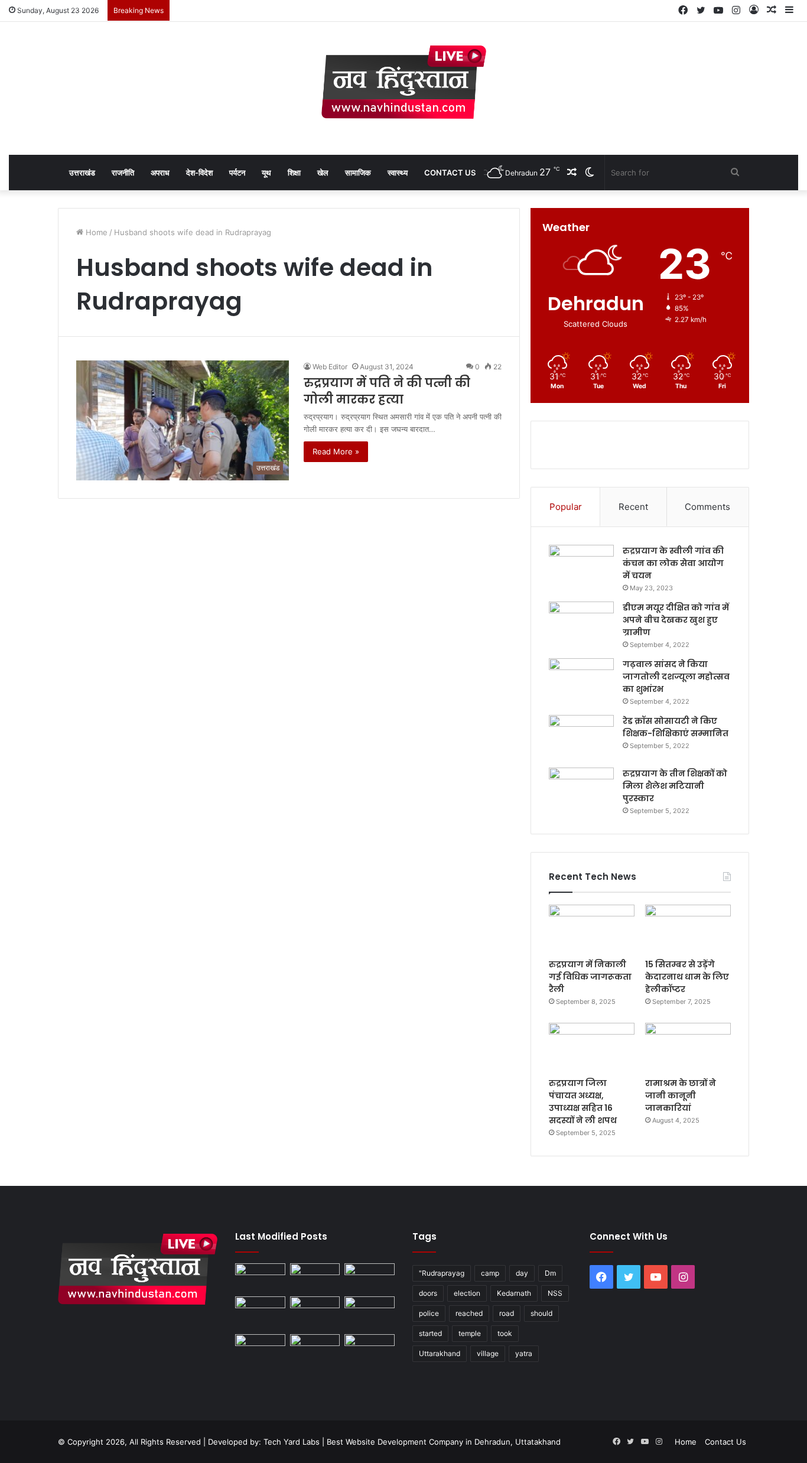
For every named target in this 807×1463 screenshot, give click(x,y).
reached (469, 1313)
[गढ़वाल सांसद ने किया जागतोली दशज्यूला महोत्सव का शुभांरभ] (581, 680)
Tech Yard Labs (291, 1441)
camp (490, 1273)
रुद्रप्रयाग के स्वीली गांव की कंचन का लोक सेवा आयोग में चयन (673, 563)
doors (428, 1293)
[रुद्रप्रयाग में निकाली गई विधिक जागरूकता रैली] (591, 929)
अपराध (160, 172)
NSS (555, 1293)
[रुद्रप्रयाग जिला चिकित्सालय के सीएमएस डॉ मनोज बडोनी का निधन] (369, 1313)
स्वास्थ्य (398, 172)
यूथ (266, 172)
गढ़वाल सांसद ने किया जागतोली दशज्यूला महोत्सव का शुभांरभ (676, 676)
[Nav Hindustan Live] (403, 82)
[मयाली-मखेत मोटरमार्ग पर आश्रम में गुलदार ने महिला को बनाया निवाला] (260, 1348)
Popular (565, 506)
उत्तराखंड (82, 172)
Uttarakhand (439, 1353)
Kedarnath (514, 1293)
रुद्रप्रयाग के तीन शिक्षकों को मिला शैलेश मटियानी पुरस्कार (675, 786)
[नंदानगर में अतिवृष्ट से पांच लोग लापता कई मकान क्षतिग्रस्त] (260, 1277)
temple (469, 1333)
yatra (523, 1353)
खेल (322, 172)
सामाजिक (358, 172)
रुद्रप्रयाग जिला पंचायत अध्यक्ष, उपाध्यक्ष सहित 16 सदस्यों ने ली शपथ (583, 1101)
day (522, 1273)
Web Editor (330, 366)
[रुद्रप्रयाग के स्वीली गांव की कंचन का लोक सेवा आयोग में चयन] (581, 567)
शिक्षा (294, 172)
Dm (550, 1273)
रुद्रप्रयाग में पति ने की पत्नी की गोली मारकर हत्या (387, 391)
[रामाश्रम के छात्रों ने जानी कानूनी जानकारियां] (688, 1047)
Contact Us (450, 172)
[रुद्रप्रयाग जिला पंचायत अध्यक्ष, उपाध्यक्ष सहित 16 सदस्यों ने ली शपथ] (591, 1047)
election (467, 1293)
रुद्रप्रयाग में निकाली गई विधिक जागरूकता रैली (590, 976)
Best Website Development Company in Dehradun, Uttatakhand (444, 1441)
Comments (707, 506)
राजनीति (123, 172)
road (506, 1313)
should (541, 1313)
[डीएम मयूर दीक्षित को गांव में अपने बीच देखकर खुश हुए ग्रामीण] (581, 624)
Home (95, 232)
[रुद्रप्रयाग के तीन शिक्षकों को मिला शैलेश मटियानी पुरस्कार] (581, 790)
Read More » (336, 451)
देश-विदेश (199, 172)
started (430, 1333)
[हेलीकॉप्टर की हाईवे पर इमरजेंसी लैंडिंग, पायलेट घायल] (315, 1348)
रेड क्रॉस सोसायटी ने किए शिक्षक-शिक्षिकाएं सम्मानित (675, 727)
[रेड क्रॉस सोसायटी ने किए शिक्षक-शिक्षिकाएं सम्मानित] (581, 737)
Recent (633, 506)
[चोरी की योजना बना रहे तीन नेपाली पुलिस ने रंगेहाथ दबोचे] (369, 1348)
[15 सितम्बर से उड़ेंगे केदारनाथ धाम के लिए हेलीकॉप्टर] (688, 929)
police (429, 1313)
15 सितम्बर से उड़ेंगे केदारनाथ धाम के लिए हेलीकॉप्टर (687, 976)
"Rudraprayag (441, 1273)
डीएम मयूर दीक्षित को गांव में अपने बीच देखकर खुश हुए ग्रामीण (676, 620)
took (504, 1333)
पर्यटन (237, 172)
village (488, 1353)
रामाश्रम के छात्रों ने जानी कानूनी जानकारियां (680, 1095)
